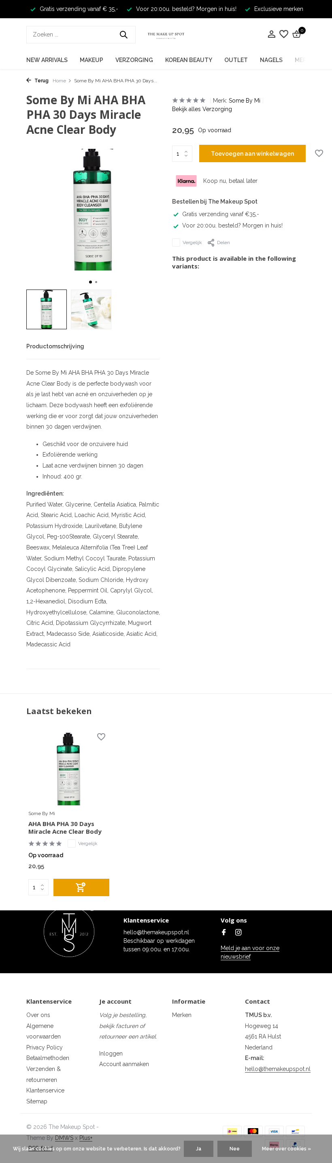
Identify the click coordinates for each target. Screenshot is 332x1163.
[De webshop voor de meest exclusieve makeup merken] (166, 34)
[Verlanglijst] (283, 34)
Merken (182, 1015)
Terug (41, 81)
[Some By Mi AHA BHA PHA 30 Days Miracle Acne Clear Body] (68, 769)
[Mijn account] (271, 34)
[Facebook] (224, 933)
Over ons (38, 1015)
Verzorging (134, 60)
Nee (235, 1149)
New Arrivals (47, 60)
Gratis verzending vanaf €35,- (220, 214)
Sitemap (36, 1101)
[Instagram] (238, 933)
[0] (295, 34)
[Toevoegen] (81, 887)
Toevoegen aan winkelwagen (252, 153)
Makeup (91, 60)
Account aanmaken (124, 1064)
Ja (198, 1149)
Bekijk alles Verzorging (202, 109)
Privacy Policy (44, 1047)
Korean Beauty (188, 60)
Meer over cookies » (286, 1149)
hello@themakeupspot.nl (278, 1069)
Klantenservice (45, 1090)
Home (59, 81)
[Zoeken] (123, 34)
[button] (90, 282)
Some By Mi (244, 100)
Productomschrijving (55, 346)
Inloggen (111, 1053)
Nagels (271, 60)
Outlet (236, 60)
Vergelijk (192, 242)
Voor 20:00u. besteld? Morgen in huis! (232, 225)
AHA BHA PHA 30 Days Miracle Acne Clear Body (65, 828)
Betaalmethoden (47, 1058)
